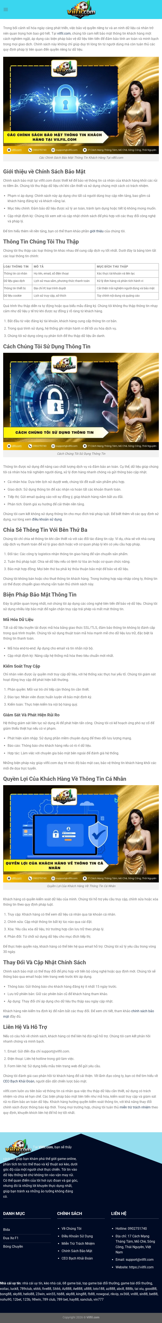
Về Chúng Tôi (71, 1229)
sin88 (143, 1294)
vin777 (98, 1299)
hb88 (60, 1294)
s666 (37, 1289)
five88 (46, 1289)
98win (36, 1299)
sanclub (86, 1299)
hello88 (28, 1294)
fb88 (91, 1294)
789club (26, 1289)
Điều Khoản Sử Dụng (77, 1236)
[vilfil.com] (81, 9)
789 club (48, 1299)
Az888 (67, 1289)
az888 (110, 1289)
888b (129, 1289)
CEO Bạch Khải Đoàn (18, 1081)
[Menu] (5, 9)
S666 (57, 1289)
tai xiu (139, 1289)
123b (26, 1299)
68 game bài (71, 1283)
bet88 (153, 1294)
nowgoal (102, 1294)
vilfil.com (64, 33)
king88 (81, 1294)
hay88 (74, 1299)
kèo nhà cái (52, 1283)
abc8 (120, 1289)
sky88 (17, 1294)
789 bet (62, 1299)
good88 (151, 1289)
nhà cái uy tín (32, 1283)
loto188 (98, 1289)
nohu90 (5, 1299)
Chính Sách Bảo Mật (77, 1251)
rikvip (115, 1294)
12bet (17, 1299)
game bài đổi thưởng (136, 1283)
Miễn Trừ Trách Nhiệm (78, 1244)
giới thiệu (97, 231)
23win (40, 1294)
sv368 (124, 1294)
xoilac (4, 1289)
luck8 (14, 1289)
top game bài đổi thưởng (100, 1283)
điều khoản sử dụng (47, 519)
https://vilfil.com (141, 1267)
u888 (88, 1289)
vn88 (134, 1294)
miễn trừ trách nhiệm (135, 1107)
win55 (50, 1294)
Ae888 (77, 1289)
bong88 (5, 1294)
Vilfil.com (46, 1147)
